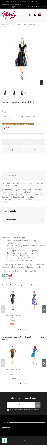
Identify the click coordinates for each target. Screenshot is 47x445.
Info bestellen (10, 219)
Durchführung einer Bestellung (11, 4)
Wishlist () (30, 7)
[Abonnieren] (37, 405)
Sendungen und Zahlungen (29, 2)
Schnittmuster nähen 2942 (12, 316)
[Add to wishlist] (12, 150)
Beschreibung (10, 175)
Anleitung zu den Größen (10, 2)
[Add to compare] (34, 150)
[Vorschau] (21, 301)
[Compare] (21, 296)
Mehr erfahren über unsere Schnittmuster (19, 271)
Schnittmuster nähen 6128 (12, 370)
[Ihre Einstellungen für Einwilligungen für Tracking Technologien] (4, 440)
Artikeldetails (10, 211)
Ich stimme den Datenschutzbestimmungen (24, 409)
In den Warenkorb (25, 142)
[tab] (23, 175)
